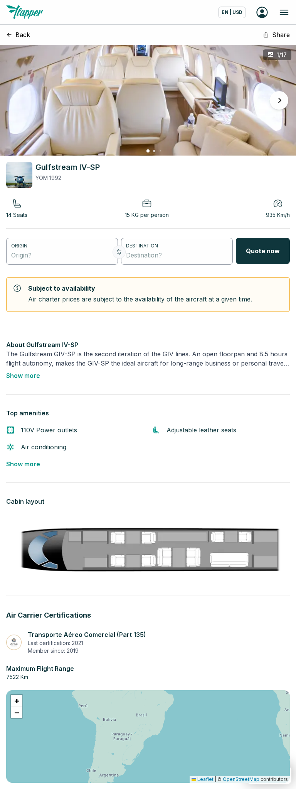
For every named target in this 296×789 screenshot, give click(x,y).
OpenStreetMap (241, 779)
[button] (16, 700)
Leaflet (205, 779)
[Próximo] (279, 100)
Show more (23, 375)
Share (281, 35)
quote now (263, 251)
